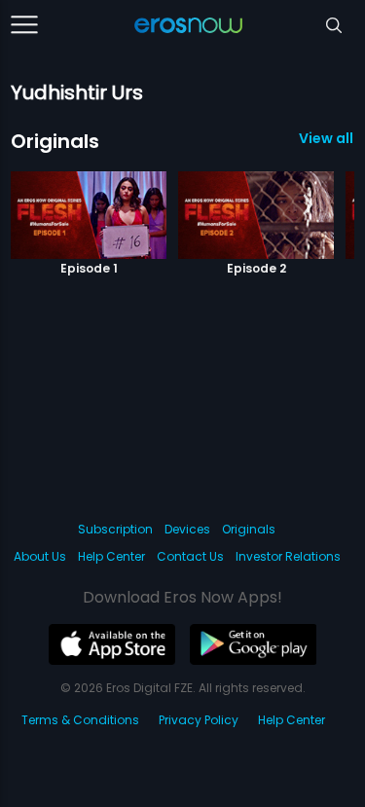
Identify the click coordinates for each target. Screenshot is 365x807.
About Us (40, 556)
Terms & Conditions (80, 720)
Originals (55, 141)
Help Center (111, 556)
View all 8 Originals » (326, 138)
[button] (308, 205)
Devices (187, 529)
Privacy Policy (198, 720)
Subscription (115, 529)
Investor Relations (288, 556)
